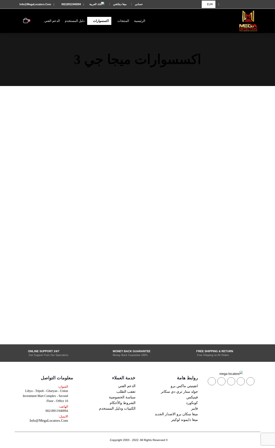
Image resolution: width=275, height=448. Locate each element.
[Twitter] (244, 4)
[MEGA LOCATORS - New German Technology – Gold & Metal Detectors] (248, 21)
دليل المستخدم (75, 21)
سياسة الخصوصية (122, 397)
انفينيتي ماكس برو (184, 386)
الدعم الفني (52, 21)
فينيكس (192, 397)
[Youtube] (235, 4)
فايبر (194, 408)
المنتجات (123, 21)
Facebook (250, 381)
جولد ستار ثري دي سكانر (179, 392)
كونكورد (192, 403)
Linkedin (212, 381)
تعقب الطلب (125, 392)
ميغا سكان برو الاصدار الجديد (176, 414)
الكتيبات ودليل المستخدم (117, 408)
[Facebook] (254, 4)
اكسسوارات (101, 21)
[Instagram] (225, 4)
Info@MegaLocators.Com (49, 420)
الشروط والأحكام (122, 403)
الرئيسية (139, 21)
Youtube (231, 381)
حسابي (139, 4)
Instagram (221, 381)
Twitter (241, 381)
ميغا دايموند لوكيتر (184, 420)
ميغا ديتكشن (120, 4)
